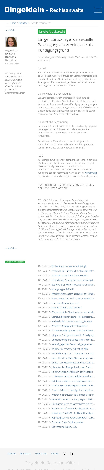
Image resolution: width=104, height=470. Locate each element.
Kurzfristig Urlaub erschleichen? (67, 307)
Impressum (25, 453)
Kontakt (54, 453)
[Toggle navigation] (98, 10)
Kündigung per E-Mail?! (63, 289)
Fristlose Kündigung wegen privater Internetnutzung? (77, 330)
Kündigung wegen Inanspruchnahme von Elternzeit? (76, 385)
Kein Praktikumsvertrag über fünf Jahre (70, 348)
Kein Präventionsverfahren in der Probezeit (72, 371)
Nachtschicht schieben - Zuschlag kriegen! (72, 321)
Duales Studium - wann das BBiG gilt (69, 266)
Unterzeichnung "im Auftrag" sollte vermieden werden (78, 339)
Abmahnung (91, 172)
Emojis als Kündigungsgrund (65, 303)
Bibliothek (24, 22)
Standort (11, 453)
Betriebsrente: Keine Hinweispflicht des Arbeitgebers (77, 284)
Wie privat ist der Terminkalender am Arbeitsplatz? (76, 312)
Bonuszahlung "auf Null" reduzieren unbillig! (73, 298)
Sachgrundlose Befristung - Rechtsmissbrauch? (74, 316)
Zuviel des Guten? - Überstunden (67, 422)
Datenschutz (41, 453)
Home (13, 22)
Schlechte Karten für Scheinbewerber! (70, 275)
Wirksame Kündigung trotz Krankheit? (69, 325)
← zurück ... (11, 30)
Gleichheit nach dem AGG (64, 426)
